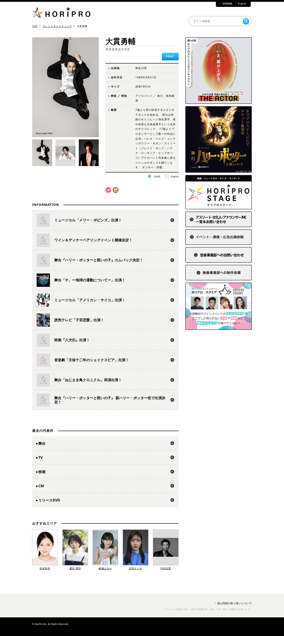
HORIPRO (61, 13)
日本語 (157, 176)
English (242, 3)
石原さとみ (135, 568)
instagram (115, 190)
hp (108, 190)
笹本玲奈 (44, 568)
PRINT (170, 56)
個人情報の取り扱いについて (234, 603)
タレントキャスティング (57, 26)
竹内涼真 (165, 568)
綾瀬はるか (105, 568)
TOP (35, 26)
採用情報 (227, 3)
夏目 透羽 (75, 568)
